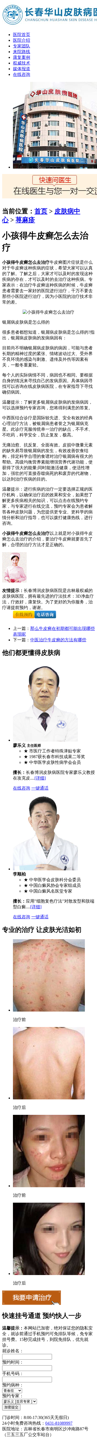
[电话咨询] (45, 619)
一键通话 (39, 788)
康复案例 (21, 57)
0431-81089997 (58, 1423)
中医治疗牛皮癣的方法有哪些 (58, 640)
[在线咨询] (23, 619)
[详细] (40, 778)
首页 (40, 211)
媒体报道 (21, 68)
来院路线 (21, 51)
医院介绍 (21, 40)
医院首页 (21, 34)
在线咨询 (21, 74)
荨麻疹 (25, 219)
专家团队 (21, 46)
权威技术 (21, 63)
